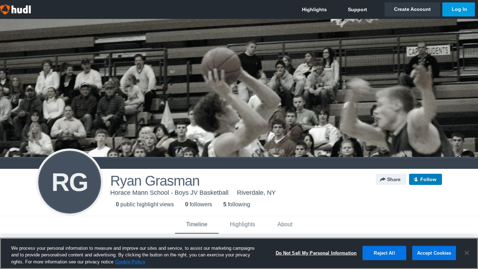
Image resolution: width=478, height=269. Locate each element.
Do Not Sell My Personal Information (316, 252)
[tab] (197, 225)
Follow (428, 179)
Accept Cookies (434, 252)
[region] (239, 253)
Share (394, 179)
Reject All (384, 252)
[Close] (467, 253)
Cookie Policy (130, 261)
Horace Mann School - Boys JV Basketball (169, 192)
